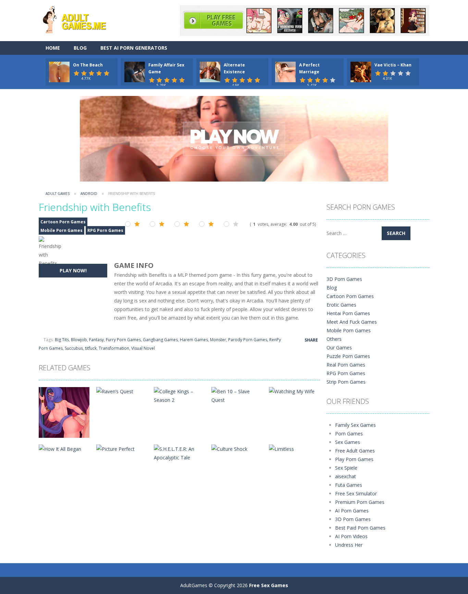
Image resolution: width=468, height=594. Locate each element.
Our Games (339, 347)
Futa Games (348, 485)
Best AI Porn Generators (133, 48)
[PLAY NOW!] (59, 71)
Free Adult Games (355, 450)
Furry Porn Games (123, 340)
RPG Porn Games (105, 230)
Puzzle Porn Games (348, 356)
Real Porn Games (346, 364)
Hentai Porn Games (348, 313)
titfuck (91, 348)
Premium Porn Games (359, 502)
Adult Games (58, 193)
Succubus (74, 348)
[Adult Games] (80, 18)
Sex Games (347, 442)
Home (53, 48)
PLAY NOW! (73, 270)
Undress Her (348, 545)
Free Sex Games (268, 585)
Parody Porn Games (247, 340)
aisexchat (345, 476)
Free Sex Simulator (356, 493)
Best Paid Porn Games (360, 527)
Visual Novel (143, 348)
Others (334, 339)
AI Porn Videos (351, 536)
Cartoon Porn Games (63, 222)
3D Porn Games (344, 279)
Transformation (114, 348)
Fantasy (96, 340)
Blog (80, 48)
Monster (218, 340)
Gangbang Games (160, 340)
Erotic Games (341, 304)
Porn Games (349, 433)
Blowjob (79, 340)
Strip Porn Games (346, 382)
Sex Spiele (346, 468)
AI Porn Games (352, 510)
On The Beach (88, 65)
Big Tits (62, 340)
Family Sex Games (355, 425)
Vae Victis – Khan (392, 65)
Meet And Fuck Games (352, 322)
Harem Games (194, 340)
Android (89, 193)
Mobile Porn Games (61, 230)
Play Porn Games (354, 459)
